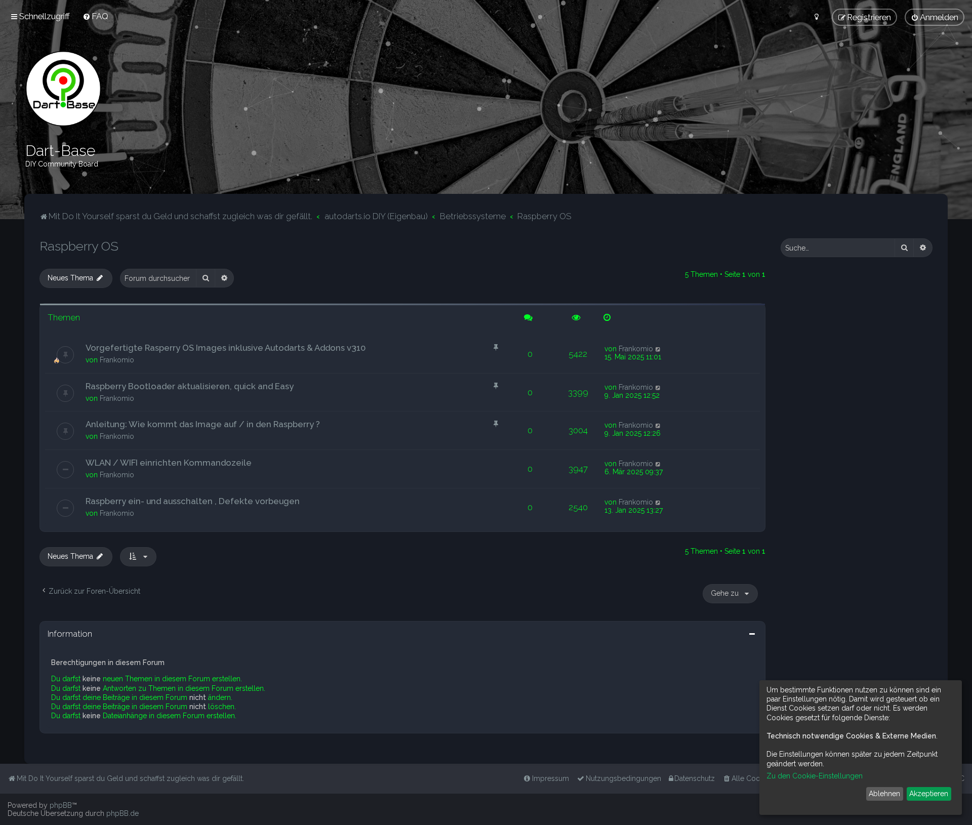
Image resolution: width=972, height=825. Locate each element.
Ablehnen (884, 794)
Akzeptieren (928, 794)
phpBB (61, 805)
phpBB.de (122, 813)
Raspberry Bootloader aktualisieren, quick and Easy (190, 386)
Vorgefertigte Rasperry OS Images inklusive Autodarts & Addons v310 (226, 348)
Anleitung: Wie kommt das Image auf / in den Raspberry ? (203, 424)
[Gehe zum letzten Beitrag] (658, 349)
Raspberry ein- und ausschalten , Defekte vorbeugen (193, 501)
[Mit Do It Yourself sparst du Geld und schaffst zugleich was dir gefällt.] (63, 89)
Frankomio (117, 360)
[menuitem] (95, 16)
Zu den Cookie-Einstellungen (814, 776)
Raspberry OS (78, 246)
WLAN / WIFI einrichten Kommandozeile (169, 463)
